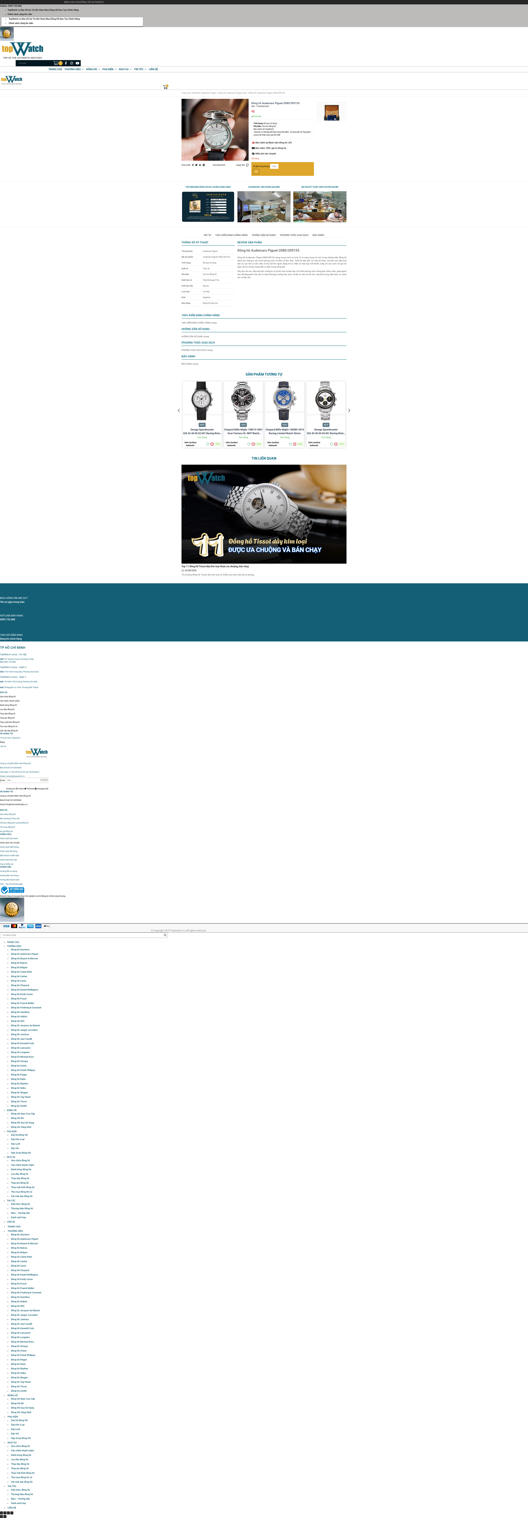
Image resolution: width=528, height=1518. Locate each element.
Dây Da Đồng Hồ (19, 1134)
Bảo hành (318, 235)
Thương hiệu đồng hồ (22, 1208)
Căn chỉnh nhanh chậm (10, 701)
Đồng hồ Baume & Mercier (24, 958)
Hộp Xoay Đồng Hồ (21, 1152)
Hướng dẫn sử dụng (264, 235)
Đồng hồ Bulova (19, 963)
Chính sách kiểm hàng (9, 847)
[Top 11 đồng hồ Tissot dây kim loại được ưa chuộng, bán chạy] (264, 514)
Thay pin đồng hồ (7, 718)
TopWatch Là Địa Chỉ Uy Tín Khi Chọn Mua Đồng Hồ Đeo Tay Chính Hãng (43, 10)
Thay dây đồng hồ (7, 714)
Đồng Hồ (91, 69)
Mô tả (207, 235)
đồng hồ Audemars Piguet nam (232, 93)
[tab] (207, 235)
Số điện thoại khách (261, 166)
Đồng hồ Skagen (19, 1092)
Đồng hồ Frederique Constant (26, 1007)
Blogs (2, 742)
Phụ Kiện (107, 69)
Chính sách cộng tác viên (20, 14)
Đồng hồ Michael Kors (22, 1056)
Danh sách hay (18, 1217)
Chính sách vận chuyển (10, 843)
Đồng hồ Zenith (19, 1105)
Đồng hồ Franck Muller (22, 1003)
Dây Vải (15, 1148)
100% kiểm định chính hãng (231, 235)
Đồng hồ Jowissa (20, 1034)
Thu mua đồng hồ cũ (8, 726)
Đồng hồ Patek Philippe (23, 1070)
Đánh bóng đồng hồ (8, 705)
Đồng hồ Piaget (19, 1074)
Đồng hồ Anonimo (20, 949)
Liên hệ (153, 69)
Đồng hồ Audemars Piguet (204, 93)
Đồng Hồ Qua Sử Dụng (22, 1122)
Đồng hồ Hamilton (20, 1012)
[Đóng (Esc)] (11, 1512)
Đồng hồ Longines (20, 1052)
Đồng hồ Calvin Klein (21, 971)
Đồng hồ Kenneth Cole (22, 1043)
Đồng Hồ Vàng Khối (21, 1127)
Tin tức (138, 69)
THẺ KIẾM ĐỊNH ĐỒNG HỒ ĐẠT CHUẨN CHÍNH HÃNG (208, 187)
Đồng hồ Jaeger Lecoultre (24, 1030)
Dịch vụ (124, 69)
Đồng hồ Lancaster (21, 1047)
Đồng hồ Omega (19, 1061)
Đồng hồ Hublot (19, 1016)
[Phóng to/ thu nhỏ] (1, 1512)
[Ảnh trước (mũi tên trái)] (1, 1516)
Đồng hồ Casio (18, 980)
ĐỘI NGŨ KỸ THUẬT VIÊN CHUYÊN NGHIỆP (320, 187)
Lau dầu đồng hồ (7, 709)
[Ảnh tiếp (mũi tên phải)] (4, 1516)
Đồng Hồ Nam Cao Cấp (23, 1113)
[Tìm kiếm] (48, 63)
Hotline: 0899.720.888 (11, 6)
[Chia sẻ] (8, 1512)
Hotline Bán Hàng (11, 615)
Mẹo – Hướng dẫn (20, 1213)
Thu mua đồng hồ (7, 827)
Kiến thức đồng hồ (20, 1204)
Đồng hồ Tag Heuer (21, 1097)
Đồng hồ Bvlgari (19, 967)
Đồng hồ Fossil (18, 998)
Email (2, 780)
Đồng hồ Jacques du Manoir (25, 1025)
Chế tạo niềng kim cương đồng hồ (14, 823)
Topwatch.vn (178, 930)
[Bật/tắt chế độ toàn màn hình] (4, 1512)
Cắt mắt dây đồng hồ (9, 731)
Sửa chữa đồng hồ (8, 696)
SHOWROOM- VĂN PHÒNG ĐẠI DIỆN (264, 187)
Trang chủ (55, 69)
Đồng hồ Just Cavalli (21, 1039)
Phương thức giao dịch (294, 235)
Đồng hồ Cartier (19, 976)
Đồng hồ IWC (17, 1021)
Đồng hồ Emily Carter (22, 994)
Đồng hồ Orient (19, 1065)
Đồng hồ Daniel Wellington (24, 989)
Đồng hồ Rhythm (19, 1083)
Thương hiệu (72, 69)
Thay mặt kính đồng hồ (10, 722)
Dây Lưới (15, 1143)
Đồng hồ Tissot (19, 1101)
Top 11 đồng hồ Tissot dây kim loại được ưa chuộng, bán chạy (215, 566)
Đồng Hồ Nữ (17, 1118)
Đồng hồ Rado (18, 1079)
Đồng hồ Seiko (18, 1088)
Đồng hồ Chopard (20, 985)
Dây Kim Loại (17, 1139)
